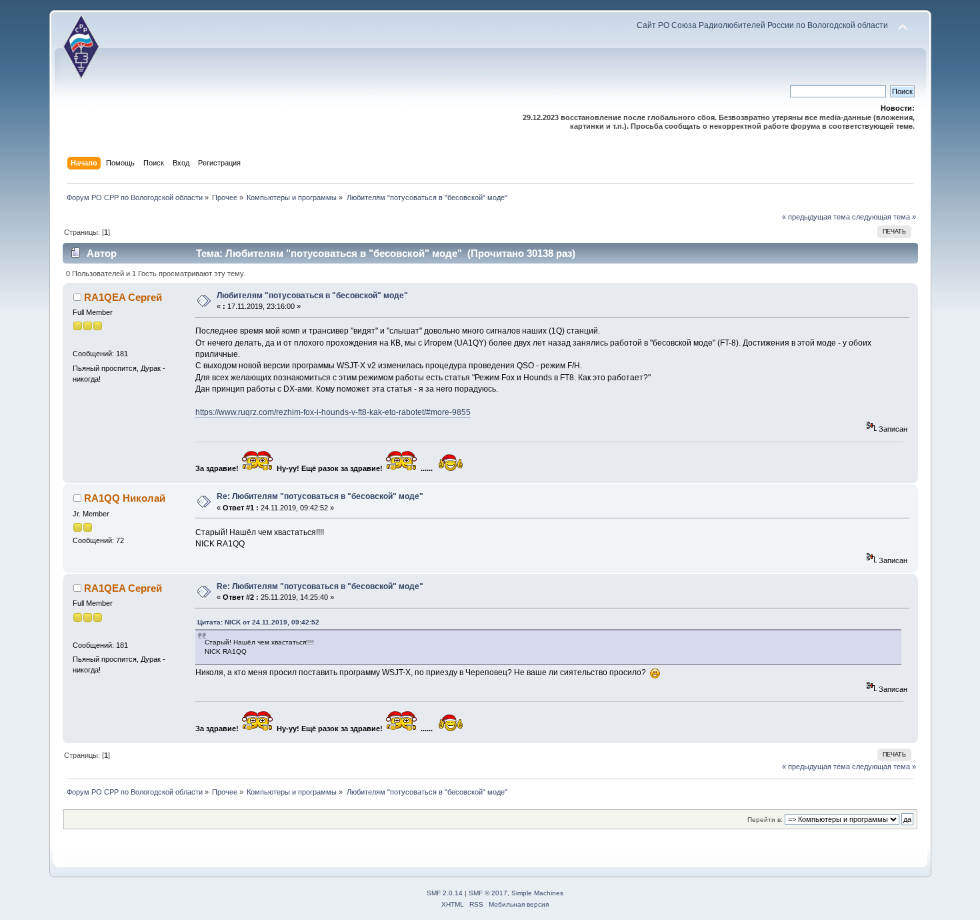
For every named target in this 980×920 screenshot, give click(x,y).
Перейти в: (765, 819)
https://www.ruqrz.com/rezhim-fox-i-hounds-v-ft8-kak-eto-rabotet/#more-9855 (333, 412)
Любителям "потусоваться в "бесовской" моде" (312, 295)
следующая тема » (884, 217)
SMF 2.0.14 (445, 893)
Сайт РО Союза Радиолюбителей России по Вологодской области (762, 25)
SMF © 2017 (488, 893)
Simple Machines (537, 893)
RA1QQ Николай (124, 498)
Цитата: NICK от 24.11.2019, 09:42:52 (258, 622)
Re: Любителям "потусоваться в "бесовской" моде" (320, 496)
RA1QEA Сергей (123, 297)
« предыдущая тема (816, 217)
